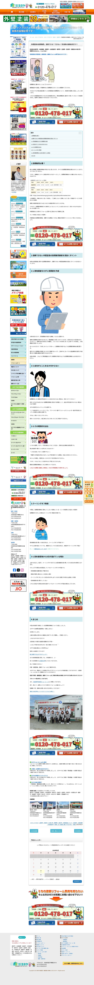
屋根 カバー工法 (15, 383)
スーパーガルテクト (16, 442)
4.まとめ (33, 155)
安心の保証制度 (15, 352)
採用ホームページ (66, 951)
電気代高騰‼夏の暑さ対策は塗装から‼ (18, 220)
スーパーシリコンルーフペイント (18, 214)
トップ (12, 11)
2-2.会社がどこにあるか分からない (39, 144)
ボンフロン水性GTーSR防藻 (17, 404)
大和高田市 (51, 824)
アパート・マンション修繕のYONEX (70, 946)
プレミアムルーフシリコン (17, 417)
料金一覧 (67, 12)
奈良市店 (40, 957)
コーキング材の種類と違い (17, 373)
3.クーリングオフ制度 (36, 150)
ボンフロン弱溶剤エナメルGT (17, 428)
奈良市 (13, 542)
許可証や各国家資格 (16, 342)
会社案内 (33, 12)
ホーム (38, 936)
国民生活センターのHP (41, 549)
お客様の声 (39, 941)
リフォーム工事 (15, 377)
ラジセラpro (14, 397)
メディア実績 (40, 950)
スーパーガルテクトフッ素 (17, 446)
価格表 (12, 359)
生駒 (12, 532)
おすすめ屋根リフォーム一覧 (68, 943)
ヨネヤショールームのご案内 (38, 762)
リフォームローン (15, 363)
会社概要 (64, 948)
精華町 (56, 823)
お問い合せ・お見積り (18, 499)
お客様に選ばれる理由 (56, 12)
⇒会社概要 (13, 192)
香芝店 (39, 953)
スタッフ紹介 (65, 950)
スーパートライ (15, 449)
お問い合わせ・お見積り (67, 953)
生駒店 (39, 955)
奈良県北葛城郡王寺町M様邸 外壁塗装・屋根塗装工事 (18, 227)
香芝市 (60, 823)
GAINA (12, 400)
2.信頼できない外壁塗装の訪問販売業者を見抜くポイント (44, 138)
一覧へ (22, 246)
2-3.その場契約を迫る (36, 147)
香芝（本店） (14, 511)
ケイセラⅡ (14, 420)
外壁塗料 (65, 939)
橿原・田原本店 (41, 958)
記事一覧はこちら (56, 831)
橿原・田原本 (14, 521)
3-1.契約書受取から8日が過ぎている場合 (40, 153)
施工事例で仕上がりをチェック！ (38, 654)
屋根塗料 (65, 941)
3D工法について (15, 370)
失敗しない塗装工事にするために (63, 824)
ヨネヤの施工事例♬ (36, 782)
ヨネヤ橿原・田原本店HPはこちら (73, 963)
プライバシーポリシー (67, 955)
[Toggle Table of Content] (79, 133)
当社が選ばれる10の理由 (17, 339)
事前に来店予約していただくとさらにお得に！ (42, 691)
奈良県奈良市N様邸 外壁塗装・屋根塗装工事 (18, 242)
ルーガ (12, 452)
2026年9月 (77, 881)
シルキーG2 (14, 439)
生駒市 (41, 823)
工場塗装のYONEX (66, 944)
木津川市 (50, 823)
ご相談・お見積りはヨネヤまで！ (40, 769)
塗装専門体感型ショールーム (41, 682)
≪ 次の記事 (34, 831)
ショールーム (14, 356)
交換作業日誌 (14, 349)
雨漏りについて (15, 367)
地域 (74, 824)
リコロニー (14, 436)
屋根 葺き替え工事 (15, 380)
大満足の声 (42, 661)
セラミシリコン (15, 390)
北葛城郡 (80, 823)
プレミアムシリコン (16, 394)
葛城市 (75, 823)
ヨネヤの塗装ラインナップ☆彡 (39, 775)
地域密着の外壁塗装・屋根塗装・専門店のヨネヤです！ (48, 54)
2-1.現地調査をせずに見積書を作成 (39, 141)
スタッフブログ (34, 823)
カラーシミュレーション (17, 346)
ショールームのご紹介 (79, 11)
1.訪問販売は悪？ (35, 135)
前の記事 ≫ (78, 831)
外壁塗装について (67, 823)
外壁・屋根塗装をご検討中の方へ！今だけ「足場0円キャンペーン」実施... (18, 206)
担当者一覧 (44, 12)
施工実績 (21, 12)
